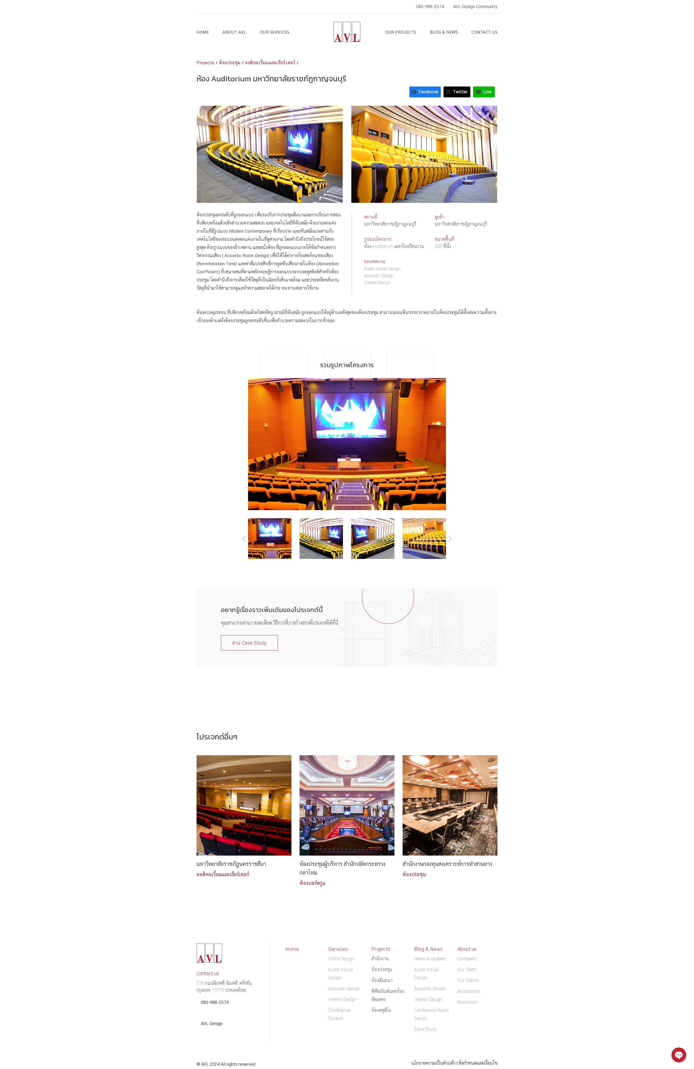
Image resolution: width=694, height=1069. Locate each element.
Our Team (467, 969)
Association (468, 991)
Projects (205, 62)
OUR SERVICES (275, 32)
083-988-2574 (430, 6)
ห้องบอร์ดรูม (312, 883)
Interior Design (342, 999)
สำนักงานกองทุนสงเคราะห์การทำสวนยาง (447, 864)
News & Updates (430, 958)
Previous (248, 538)
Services (338, 949)
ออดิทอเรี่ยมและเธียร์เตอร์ (270, 62)
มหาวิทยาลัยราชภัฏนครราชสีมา (231, 864)
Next (447, 538)
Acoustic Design (344, 988)
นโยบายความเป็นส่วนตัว (433, 1063)
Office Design (341, 958)
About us (467, 949)
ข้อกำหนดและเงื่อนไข (477, 1063)
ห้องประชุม (229, 62)
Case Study (425, 1029)
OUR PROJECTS (400, 32)
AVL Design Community (475, 6)
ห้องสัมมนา (382, 980)
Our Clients (468, 980)
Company (467, 958)
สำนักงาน (380, 958)
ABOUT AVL (234, 32)
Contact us (484, 32)
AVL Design (212, 1023)
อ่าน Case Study (249, 643)
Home (203, 32)
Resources (467, 1002)
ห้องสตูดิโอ (381, 1010)
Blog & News (444, 32)
